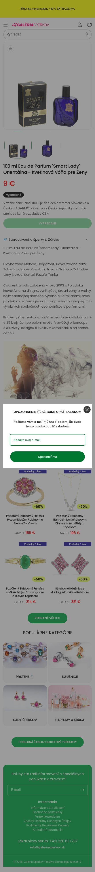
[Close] (87, 409)
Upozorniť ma (47, 456)
